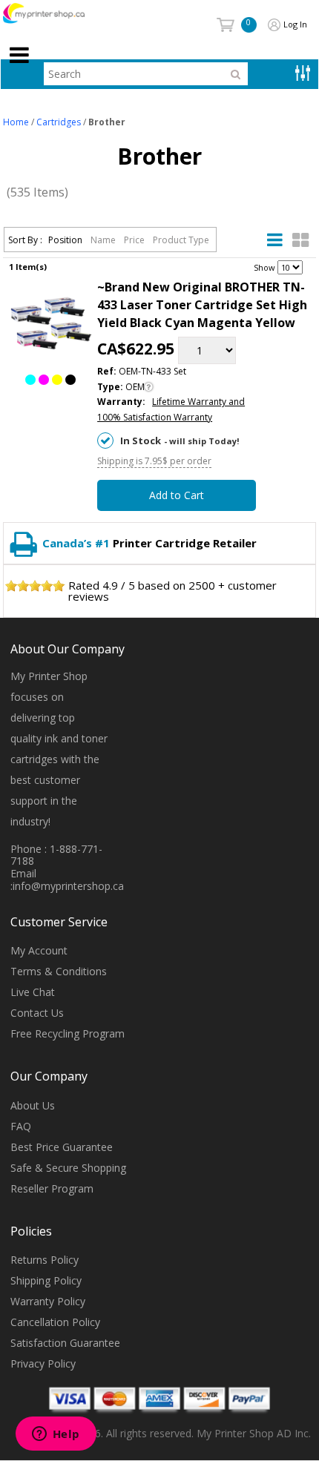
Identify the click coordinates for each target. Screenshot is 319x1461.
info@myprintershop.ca (68, 886)
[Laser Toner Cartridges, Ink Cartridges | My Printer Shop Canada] (60, 14)
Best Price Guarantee (61, 1147)
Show (264, 267)
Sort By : (25, 240)
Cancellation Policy (55, 1322)
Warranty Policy (47, 1301)
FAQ (20, 1126)
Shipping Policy (46, 1280)
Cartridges (58, 122)
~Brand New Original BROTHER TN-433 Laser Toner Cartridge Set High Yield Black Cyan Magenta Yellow (202, 305)
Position (66, 240)
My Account (39, 950)
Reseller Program (51, 1188)
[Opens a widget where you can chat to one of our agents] (55, 1435)
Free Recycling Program (67, 1033)
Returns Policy (44, 1260)
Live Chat (32, 992)
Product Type (181, 240)
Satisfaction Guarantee (65, 1343)
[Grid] (300, 240)
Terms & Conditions (58, 971)
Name (104, 240)
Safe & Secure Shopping (68, 1168)
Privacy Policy (43, 1363)
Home (16, 122)
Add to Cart (176, 495)
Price (135, 240)
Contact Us (37, 1013)
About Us (32, 1105)
